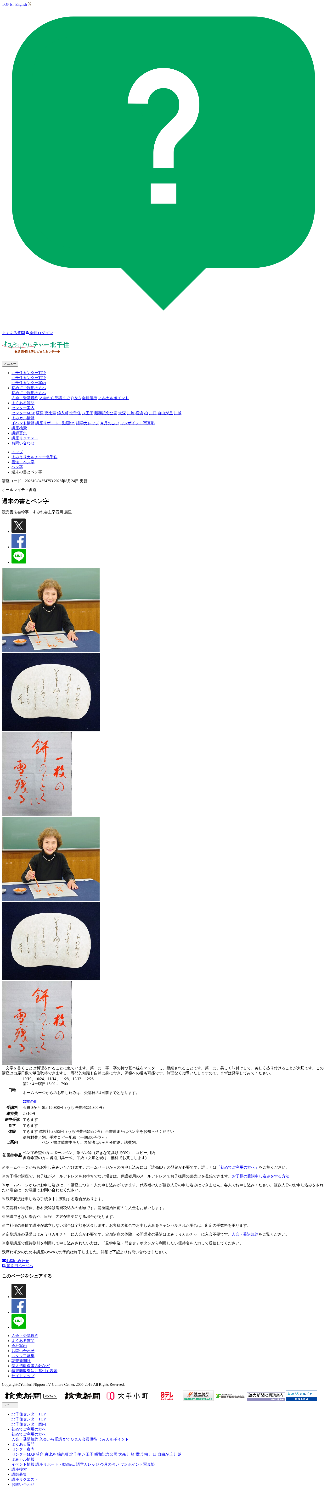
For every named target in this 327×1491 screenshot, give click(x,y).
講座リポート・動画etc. (55, 423)
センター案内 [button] (22, 408)
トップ (17, 452)
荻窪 (40, 413)
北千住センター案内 (28, 383)
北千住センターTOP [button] (28, 373)
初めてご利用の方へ (28, 393)
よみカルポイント (113, 398)
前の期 (32, 1101)
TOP (5, 4)
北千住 (75, 413)
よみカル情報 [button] (22, 418)
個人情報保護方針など (30, 1366)
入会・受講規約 (24, 398)
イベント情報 (22, 423)
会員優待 (89, 398)
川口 (153, 413)
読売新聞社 (21, 1361)
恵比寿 (50, 413)
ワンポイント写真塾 (137, 423)
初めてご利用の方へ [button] (28, 388)
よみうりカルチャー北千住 (34, 457)
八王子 (87, 413)
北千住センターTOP (28, 378)
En (12, 4)
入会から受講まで (54, 398)
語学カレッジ (87, 423)
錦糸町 (62, 413)
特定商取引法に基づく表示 (34, 1371)
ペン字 (17, 467)
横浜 (139, 413)
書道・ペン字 (22, 462)
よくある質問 (22, 403)
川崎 (131, 413)
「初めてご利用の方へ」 (238, 1167)
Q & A (76, 398)
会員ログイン (41, 333)
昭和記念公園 (105, 413)
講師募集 (19, 433)
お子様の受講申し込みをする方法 (260, 1176)
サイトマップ (22, 1376)
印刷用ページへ (19, 1266)
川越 (177, 413)
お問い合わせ (22, 443)
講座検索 (19, 428)
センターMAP (23, 413)
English (21, 4)
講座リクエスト (24, 438)
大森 (122, 413)
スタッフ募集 (22, 1356)
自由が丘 (165, 413)
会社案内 (19, 1346)
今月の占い (109, 423)
